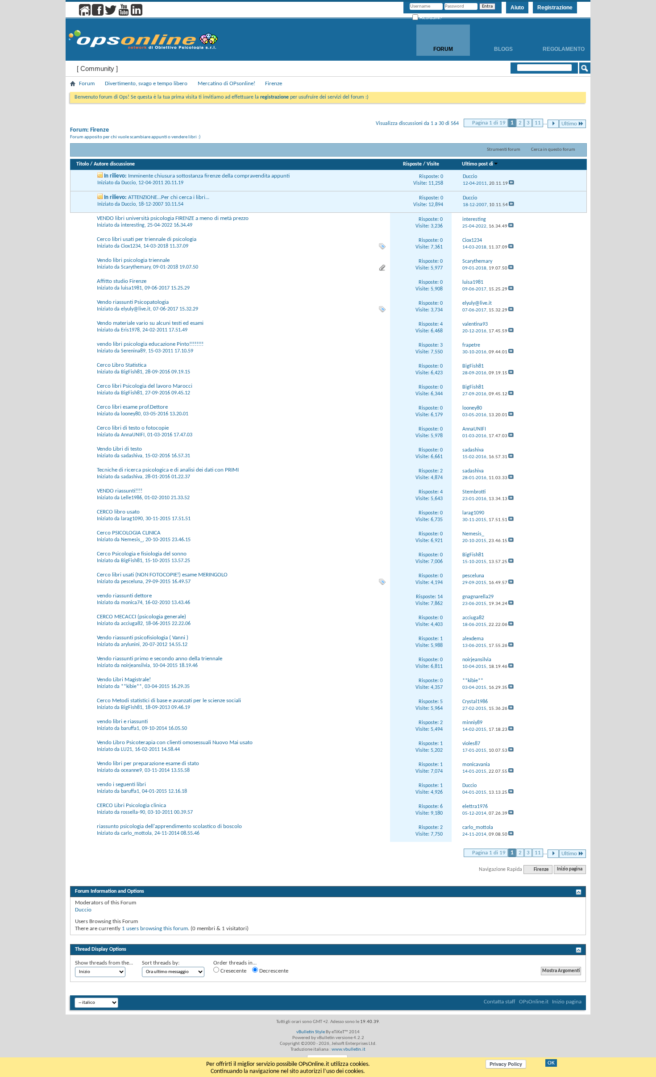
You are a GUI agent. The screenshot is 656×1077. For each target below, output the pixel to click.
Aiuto (517, 7)
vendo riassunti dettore (124, 596)
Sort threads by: (160, 963)
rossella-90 (133, 812)
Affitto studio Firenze (121, 281)
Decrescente (273, 971)
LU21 (126, 749)
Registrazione (555, 7)
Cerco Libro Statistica (121, 365)
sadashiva (131, 456)
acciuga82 (132, 623)
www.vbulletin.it (348, 1049)
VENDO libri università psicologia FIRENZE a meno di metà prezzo (173, 218)
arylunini (130, 644)
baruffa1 (130, 728)
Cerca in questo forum (553, 149)
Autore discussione (114, 164)
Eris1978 (130, 330)
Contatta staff (499, 1002)
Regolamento (564, 49)
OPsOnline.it (533, 1002)
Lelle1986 (131, 498)
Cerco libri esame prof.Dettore (132, 407)
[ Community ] (97, 68)
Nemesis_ (132, 540)
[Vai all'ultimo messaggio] (511, 183)
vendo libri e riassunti (122, 722)
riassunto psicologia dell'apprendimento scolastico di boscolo (169, 826)
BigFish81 (131, 372)
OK (551, 1063)
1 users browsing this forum (155, 929)
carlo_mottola (136, 833)
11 (538, 123)
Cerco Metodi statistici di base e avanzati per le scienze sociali (169, 701)
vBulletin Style (310, 1032)
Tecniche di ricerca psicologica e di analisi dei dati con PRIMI (168, 470)
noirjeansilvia (135, 665)
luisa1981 (131, 288)
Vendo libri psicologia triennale (133, 260)
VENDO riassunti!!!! (119, 491)
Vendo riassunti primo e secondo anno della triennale (159, 659)
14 (440, 597)
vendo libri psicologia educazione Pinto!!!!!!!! (150, 344)
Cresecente (232, 971)
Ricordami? (430, 17)
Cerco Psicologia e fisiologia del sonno (142, 554)
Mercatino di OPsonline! (226, 84)
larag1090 (132, 519)
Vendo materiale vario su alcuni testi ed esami (150, 323)
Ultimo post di (477, 164)
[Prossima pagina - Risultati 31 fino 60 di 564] (553, 124)
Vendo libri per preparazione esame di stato (148, 763)
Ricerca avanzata (555, 79)
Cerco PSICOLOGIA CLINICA (129, 533)
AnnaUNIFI (133, 435)
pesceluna (132, 581)
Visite (433, 164)
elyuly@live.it (135, 309)
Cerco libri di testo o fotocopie (133, 428)
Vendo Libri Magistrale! (124, 680)
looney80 (131, 414)
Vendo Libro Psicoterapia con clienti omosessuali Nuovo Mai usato (175, 743)
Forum (443, 49)
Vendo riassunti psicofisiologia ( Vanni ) (142, 638)
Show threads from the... (104, 963)
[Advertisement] (328, 938)
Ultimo (569, 124)
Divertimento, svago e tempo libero (146, 84)
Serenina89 (133, 351)
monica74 (131, 602)
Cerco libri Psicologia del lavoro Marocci (144, 386)
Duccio (128, 183)
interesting (133, 225)
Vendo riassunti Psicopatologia (133, 302)
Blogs (503, 49)
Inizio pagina (569, 869)
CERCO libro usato (118, 512)
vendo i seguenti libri (121, 784)
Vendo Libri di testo (119, 449)
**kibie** (131, 686)
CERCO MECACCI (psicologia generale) (141, 617)
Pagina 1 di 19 (489, 123)
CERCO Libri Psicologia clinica (131, 805)
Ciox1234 (131, 246)
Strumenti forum (503, 149)
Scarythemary (135, 267)
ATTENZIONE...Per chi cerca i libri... (168, 197)
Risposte (412, 164)
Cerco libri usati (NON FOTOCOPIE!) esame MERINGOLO (162, 575)
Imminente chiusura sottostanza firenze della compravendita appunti (209, 176)
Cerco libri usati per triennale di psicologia (146, 239)
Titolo (82, 164)
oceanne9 (131, 770)
